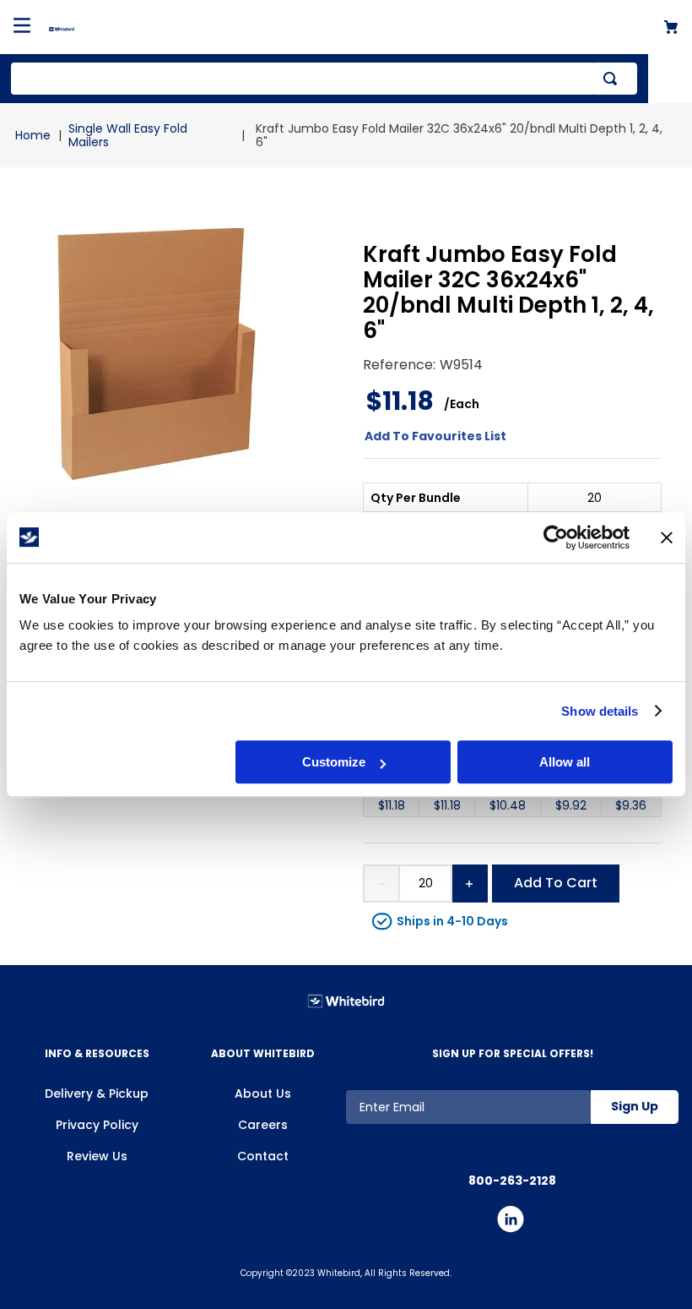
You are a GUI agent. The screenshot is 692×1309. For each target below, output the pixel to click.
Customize (333, 762)
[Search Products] (613, 79)
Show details (599, 711)
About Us (263, 1093)
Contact (263, 1156)
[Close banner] (667, 537)
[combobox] (324, 79)
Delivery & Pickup (97, 1093)
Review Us (97, 1156)
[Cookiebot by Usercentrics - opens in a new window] (556, 537)
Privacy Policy (97, 1124)
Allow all (564, 762)
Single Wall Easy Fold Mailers (127, 135)
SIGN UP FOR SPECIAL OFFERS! (512, 1053)
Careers (263, 1124)
